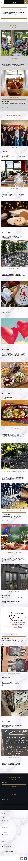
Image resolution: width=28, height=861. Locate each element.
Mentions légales (7, 823)
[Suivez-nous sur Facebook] (25, 858)
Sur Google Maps (7, 834)
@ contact (14, 794)
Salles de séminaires (7, 846)
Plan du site (6, 820)
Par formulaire (14, 786)
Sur (6, 67)
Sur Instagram (6, 832)
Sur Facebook (6, 830)
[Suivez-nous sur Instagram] (21, 858)
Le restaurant (6, 844)
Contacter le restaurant (8, 851)
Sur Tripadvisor (6, 837)
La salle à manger (7, 848)
